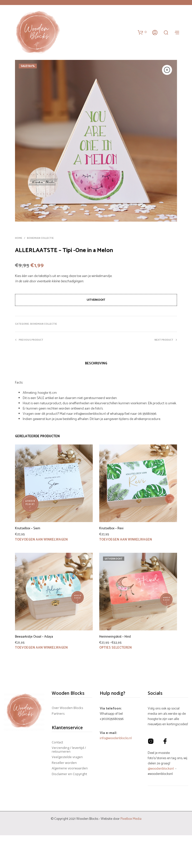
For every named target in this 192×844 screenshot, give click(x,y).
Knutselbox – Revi (111, 528)
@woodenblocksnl (161, 769)
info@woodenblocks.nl (116, 738)
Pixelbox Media (131, 819)
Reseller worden (64, 762)
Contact (57, 742)
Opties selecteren (115, 647)
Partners (58, 713)
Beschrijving (96, 363)
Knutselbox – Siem (27, 528)
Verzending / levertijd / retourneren (69, 749)
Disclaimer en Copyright (69, 774)
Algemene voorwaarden (70, 768)
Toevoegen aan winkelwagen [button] (41, 539)
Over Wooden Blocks (67, 707)
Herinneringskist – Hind (115, 637)
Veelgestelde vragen (67, 757)
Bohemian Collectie (40, 238)
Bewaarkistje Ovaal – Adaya (34, 637)
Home (18, 238)
